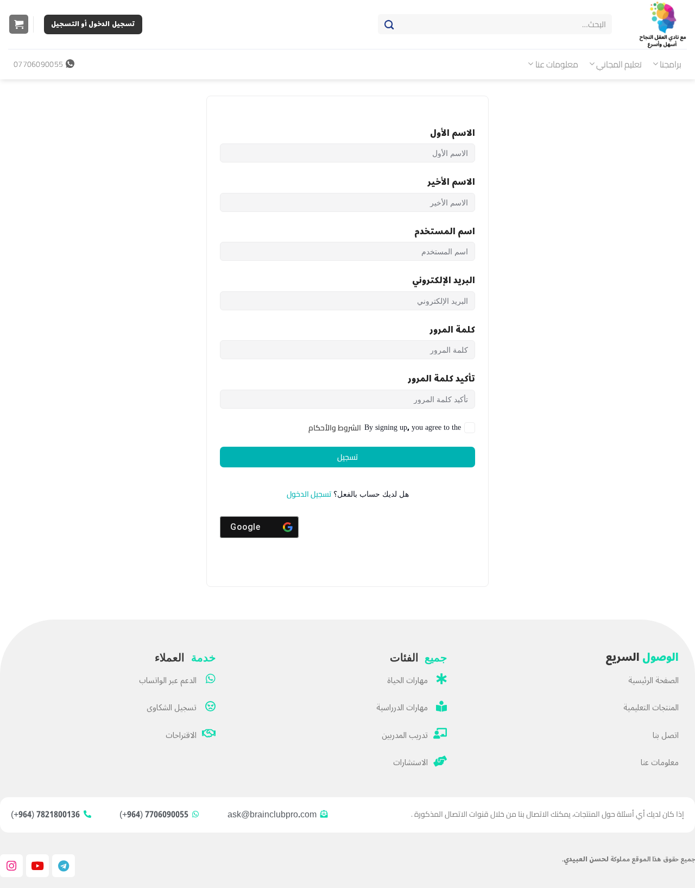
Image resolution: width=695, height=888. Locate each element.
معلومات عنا (556, 64)
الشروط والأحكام (334, 428)
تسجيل (347, 457)
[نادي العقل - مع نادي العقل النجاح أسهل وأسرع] (657, 24)
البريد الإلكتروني (443, 280)
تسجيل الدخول (309, 494)
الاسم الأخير (451, 182)
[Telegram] (63, 865)
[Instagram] (11, 865)
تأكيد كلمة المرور (441, 379)
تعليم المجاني (619, 64)
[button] (18, 24)
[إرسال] (389, 24)
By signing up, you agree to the (384, 428)
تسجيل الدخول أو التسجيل (93, 24)
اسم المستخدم (444, 232)
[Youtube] (37, 865)
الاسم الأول (452, 133)
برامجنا (670, 64)
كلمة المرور (452, 330)
